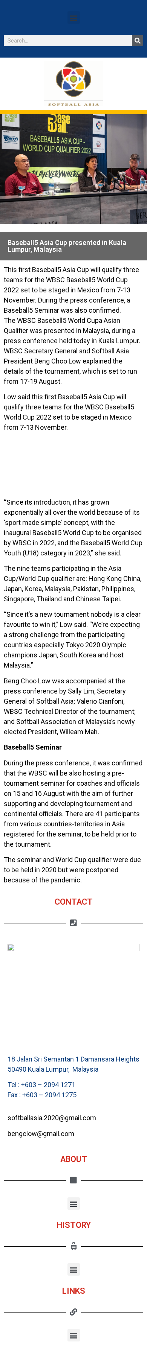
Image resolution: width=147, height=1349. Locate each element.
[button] (73, 17)
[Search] (137, 40)
